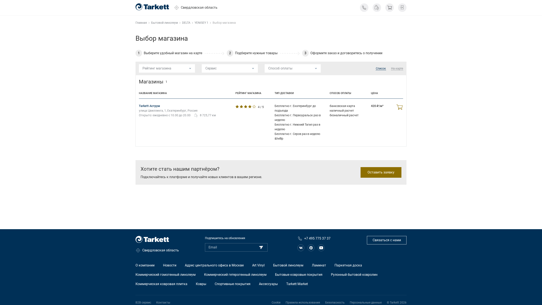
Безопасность (335, 302)
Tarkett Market (297, 284)
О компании (145, 265)
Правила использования (303, 302)
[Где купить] (377, 7)
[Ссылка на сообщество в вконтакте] (300, 247)
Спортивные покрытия (232, 284)
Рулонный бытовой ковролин (354, 275)
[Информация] (364, 7)
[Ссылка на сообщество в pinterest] (311, 247)
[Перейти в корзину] (389, 7)
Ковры (201, 284)
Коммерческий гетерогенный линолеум (235, 275)
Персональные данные (366, 302)
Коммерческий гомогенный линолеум (166, 275)
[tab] (381, 68)
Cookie (276, 302)
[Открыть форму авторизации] (402, 7)
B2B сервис (143, 302)
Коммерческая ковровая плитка (161, 284)
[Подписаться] (261, 247)
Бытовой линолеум (288, 265)
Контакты (163, 302)
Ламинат (319, 265)
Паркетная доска (348, 265)
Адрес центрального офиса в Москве (214, 265)
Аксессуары (268, 284)
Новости (169, 265)
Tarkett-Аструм (149, 106)
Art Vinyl (258, 265)
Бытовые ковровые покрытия (298, 275)
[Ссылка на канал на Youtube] (321, 247)
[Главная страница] (152, 6)
